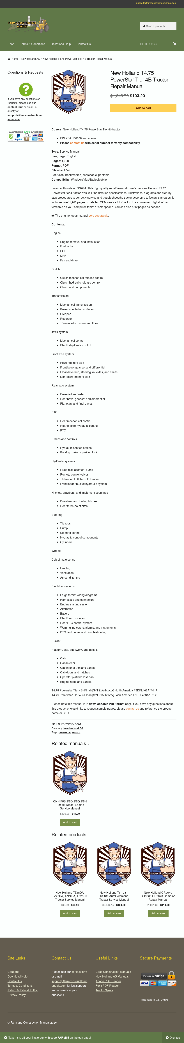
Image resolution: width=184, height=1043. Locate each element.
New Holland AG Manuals (112, 976)
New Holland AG (30, 58)
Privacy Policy (17, 995)
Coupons (13, 972)
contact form (15, 107)
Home (15, 58)
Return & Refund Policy (23, 990)
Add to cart (143, 108)
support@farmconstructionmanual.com (156, 2)
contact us (77, 143)
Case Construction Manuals (113, 972)
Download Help (61, 44)
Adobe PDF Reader (108, 981)
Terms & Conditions (32, 44)
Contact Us (84, 44)
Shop (11, 44)
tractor (76, 732)
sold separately (98, 215)
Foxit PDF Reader (107, 985)
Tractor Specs (104, 990)
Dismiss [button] (175, 1037)
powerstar (65, 732)
